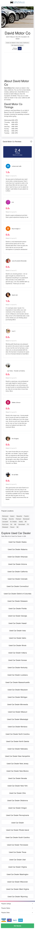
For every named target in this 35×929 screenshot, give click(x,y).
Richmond (5, 516)
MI (25, 521)
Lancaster (5, 521)
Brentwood (26, 519)
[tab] (17, 142)
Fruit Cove (5, 524)
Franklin (26, 516)
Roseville (19, 516)
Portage (4, 519)
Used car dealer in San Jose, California (17, 43)
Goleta (21, 521)
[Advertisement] (17, 66)
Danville (11, 519)
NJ (11, 524)
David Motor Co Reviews (12, 141)
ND (15, 524)
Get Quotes (17, 926)
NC (17, 527)
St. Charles (13, 521)
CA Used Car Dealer (17, 45)
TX (28, 524)
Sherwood (5, 527)
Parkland (18, 519)
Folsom (12, 527)
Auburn (12, 516)
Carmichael (21, 524)
